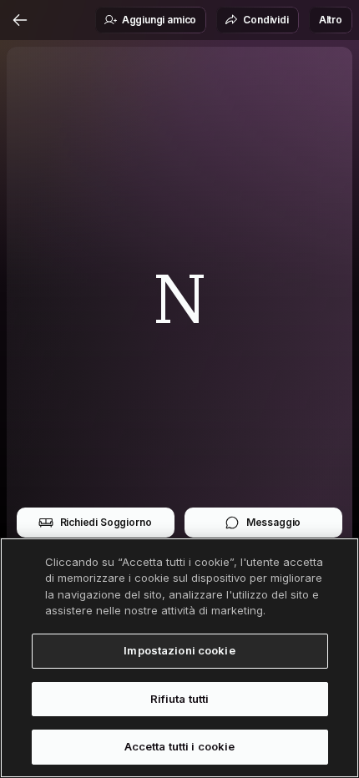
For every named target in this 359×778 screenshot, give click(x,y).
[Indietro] (20, 20)
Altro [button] (330, 19)
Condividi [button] (266, 19)
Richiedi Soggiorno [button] (106, 522)
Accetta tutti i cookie (179, 746)
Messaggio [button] (273, 522)
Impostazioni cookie (179, 650)
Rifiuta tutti (180, 698)
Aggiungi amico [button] (159, 19)
